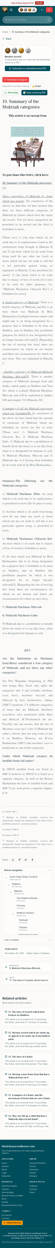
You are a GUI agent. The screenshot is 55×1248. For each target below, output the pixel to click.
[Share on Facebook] (32, 859)
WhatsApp (13, 92)
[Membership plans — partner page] (27, 9)
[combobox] (27, 19)
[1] (4, 187)
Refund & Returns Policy (12, 1205)
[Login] (42, 9)
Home (5, 32)
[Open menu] (11, 9)
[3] (3, 829)
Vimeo (32, 1192)
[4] (3, 835)
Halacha (5, 1166)
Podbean (33, 1186)
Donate (39, 3)
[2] (36, 340)
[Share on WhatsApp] (13, 859)
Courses (5, 1189)
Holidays (33, 1176)
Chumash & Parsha (37, 1163)
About (4, 1169)
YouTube (33, 1189)
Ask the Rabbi (8, 1192)
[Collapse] (6, 878)
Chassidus (33, 1169)
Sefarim (32, 1173)
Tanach (32, 1166)
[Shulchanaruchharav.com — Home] (5, 9)
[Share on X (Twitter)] (25, 859)
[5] (14, 584)
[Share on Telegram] (19, 859)
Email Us (8, 1215)
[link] (31, 31)
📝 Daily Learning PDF (34, 92)
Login (4, 1173)
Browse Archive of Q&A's (12, 1196)
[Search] (48, 19)
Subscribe (6, 1176)
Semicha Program (9, 1186)
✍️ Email (36, 86)
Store (4, 1199)
